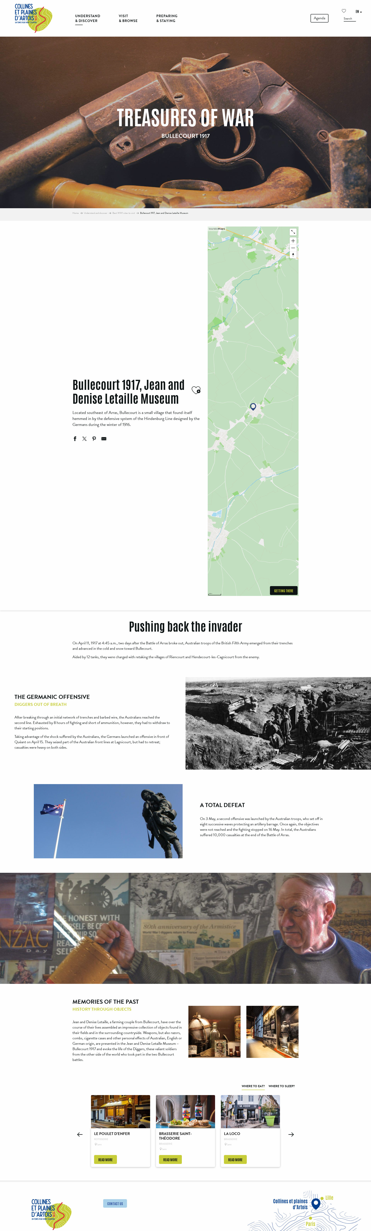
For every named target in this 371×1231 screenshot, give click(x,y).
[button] (349, 18)
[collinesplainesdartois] (33, 18)
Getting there (283, 590)
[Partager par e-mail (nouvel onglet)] (103, 439)
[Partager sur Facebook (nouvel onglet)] (74, 439)
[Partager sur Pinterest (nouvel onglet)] (94, 439)
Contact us (115, 1203)
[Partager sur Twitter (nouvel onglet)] (84, 439)
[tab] (253, 1086)
